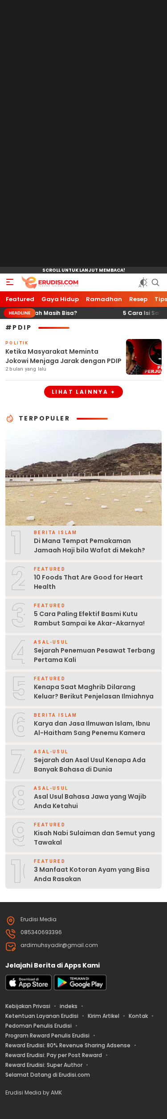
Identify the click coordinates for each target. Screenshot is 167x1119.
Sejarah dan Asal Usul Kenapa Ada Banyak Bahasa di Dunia (90, 765)
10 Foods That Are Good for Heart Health (88, 582)
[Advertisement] (84, 133)
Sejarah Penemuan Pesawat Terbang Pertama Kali (94, 655)
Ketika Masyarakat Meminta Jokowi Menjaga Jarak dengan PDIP (63, 356)
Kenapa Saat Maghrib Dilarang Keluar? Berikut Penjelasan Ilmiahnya (94, 691)
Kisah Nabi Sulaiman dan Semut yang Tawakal (94, 838)
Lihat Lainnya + (83, 392)
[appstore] (28, 988)
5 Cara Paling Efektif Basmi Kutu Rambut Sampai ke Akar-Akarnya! (89, 618)
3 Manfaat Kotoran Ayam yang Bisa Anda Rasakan (92, 874)
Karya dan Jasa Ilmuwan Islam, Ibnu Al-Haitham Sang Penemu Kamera (92, 728)
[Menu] (9, 282)
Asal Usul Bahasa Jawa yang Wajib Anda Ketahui (90, 801)
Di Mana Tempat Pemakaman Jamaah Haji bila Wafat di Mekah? (89, 545)
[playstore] (80, 988)
